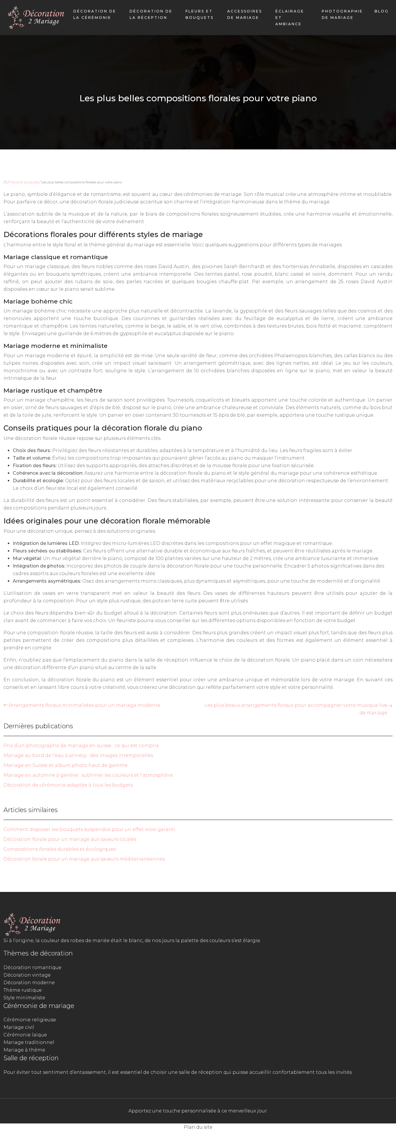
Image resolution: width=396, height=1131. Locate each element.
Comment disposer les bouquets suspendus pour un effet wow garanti (89, 829)
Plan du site (198, 1127)
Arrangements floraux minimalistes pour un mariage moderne (84, 705)
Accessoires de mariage (244, 14)
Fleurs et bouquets (200, 14)
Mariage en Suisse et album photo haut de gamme (65, 765)
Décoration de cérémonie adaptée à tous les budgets (68, 785)
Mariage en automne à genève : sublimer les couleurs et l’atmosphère (88, 775)
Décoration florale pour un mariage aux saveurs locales (69, 839)
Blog (382, 11)
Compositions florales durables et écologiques (59, 849)
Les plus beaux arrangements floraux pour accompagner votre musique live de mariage (295, 709)
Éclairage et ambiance (289, 17)
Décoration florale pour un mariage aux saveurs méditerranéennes (84, 859)
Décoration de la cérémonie (94, 14)
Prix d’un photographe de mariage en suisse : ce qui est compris (81, 745)
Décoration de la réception (151, 14)
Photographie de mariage (342, 14)
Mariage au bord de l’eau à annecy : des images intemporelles (78, 755)
